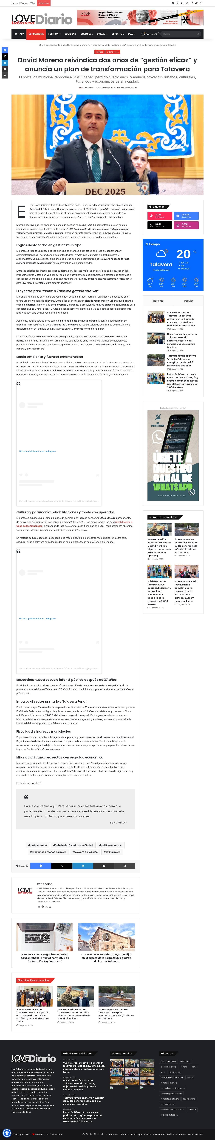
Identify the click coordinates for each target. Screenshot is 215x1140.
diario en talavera (168, 1067)
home (194, 1067)
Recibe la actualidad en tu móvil (173, 408)
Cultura (85, 33)
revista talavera (168, 1104)
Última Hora (36, 33)
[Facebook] (40, 866)
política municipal (111, 845)
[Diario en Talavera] (41, 19)
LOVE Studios (55, 1134)
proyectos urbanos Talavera (49, 851)
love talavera (175, 1072)
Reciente (158, 300)
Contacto (124, 1134)
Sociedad (70, 33)
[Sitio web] (39, 907)
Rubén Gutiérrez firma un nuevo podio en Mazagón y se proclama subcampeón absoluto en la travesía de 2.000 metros (182, 381)
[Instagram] (50, 907)
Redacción (88, 88)
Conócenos (112, 1134)
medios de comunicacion (172, 1077)
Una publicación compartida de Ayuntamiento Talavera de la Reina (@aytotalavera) (60, 501)
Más (130, 33)
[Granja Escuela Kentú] (132, 1092)
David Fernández (168, 1061)
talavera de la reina (86, 851)
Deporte (117, 33)
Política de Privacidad (154, 1134)
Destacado (185, 1061)
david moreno (38, 845)
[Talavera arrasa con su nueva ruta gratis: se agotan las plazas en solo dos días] (117, 1090)
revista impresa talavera (171, 1093)
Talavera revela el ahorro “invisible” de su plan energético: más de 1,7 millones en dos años (117, 1014)
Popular (188, 300)
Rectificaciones (195, 1134)
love (163, 1072)
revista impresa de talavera (173, 1088)
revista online (189, 1099)
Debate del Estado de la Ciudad (74, 845)
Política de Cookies (176, 1134)
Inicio (44, 45)
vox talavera (112, 851)
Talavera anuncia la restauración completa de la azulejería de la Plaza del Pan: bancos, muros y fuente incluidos (186, 591)
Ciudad (101, 33)
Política (53, 33)
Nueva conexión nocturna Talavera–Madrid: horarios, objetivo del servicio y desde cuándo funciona (73, 1014)
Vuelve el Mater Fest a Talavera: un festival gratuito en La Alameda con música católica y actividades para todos (33, 1015)
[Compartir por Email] (103, 866)
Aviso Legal (136, 1134)
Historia (184, 1067)
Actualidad (53, 45)
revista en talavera (169, 1083)
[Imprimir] (124, 866)
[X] (61, 866)
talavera (192, 1109)
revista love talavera (170, 1099)
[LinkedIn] (82, 866)
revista (190, 1077)
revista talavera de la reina (172, 1109)
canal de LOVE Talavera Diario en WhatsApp (60, 898)
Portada (19, 33)
